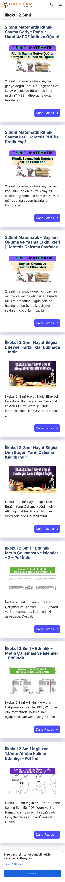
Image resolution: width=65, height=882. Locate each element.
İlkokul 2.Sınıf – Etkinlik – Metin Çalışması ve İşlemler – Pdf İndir (31, 653)
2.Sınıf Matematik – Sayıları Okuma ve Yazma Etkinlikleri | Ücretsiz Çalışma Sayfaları (32, 242)
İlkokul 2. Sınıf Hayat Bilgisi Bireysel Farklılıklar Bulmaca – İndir (32, 347)
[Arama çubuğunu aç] (51, 4)
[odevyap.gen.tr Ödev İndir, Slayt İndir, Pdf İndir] (17, 4)
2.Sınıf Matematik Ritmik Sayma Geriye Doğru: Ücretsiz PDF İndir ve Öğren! (32, 32)
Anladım (32, 873)
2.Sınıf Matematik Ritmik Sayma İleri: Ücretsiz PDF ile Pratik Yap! (32, 137)
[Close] (62, 851)
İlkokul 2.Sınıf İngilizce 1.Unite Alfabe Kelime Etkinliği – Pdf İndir (26, 753)
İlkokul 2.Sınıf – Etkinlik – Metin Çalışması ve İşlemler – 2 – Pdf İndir (31, 553)
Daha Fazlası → (47, 113)
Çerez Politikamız (14, 864)
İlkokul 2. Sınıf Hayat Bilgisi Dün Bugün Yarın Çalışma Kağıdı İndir (31, 452)
